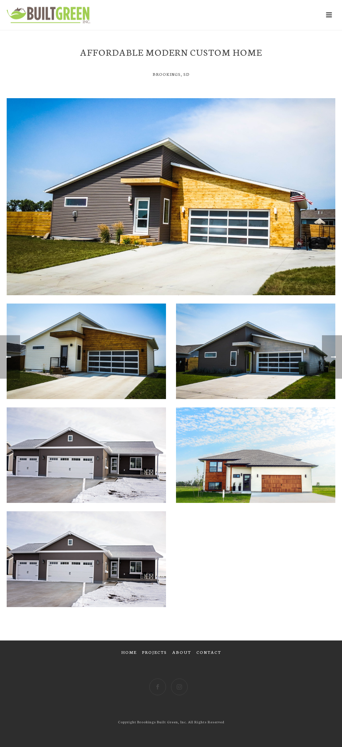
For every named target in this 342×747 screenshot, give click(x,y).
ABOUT (181, 652)
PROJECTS (154, 652)
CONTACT (208, 652)
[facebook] (157, 687)
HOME (129, 652)
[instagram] (179, 687)
